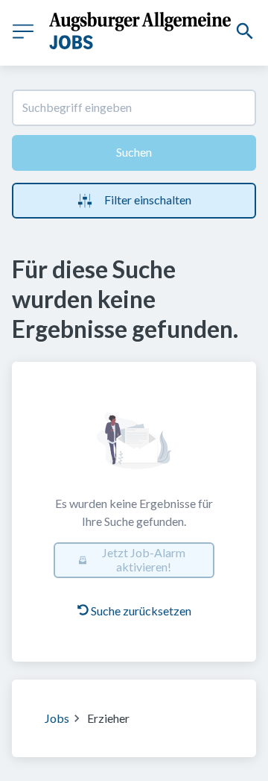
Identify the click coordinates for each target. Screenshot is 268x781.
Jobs (57, 718)
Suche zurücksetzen (141, 610)
